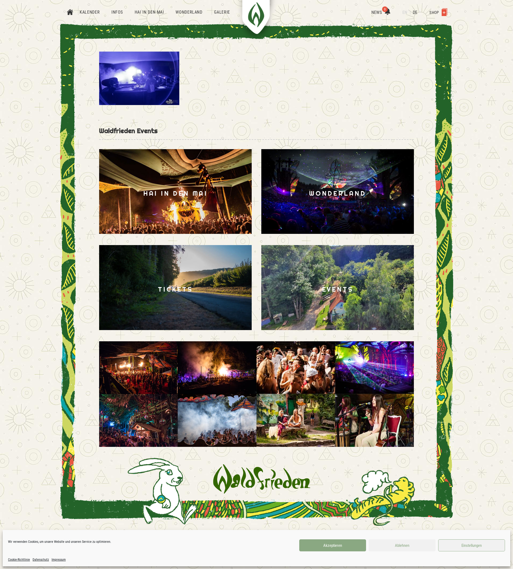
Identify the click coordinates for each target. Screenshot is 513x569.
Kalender (90, 12)
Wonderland (189, 12)
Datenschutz (41, 560)
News (378, 12)
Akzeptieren (332, 545)
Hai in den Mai (149, 12)
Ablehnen (402, 545)
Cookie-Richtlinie (19, 560)
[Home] (70, 13)
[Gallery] (177, 394)
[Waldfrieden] (261, 479)
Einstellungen (471, 545)
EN (404, 12)
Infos (117, 12)
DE (415, 12)
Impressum (59, 560)
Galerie (222, 12)
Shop (434, 12)
